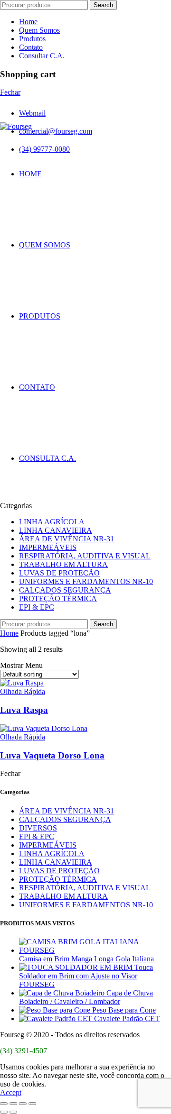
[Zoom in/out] (32, 1103)
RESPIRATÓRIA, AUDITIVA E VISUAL (85, 556)
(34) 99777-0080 (44, 149)
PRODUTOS (39, 316)
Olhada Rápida (22, 691)
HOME (30, 174)
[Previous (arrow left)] (4, 1112)
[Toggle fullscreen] (23, 1103)
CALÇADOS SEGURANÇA (65, 590)
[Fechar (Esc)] (4, 1103)
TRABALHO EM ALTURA (63, 564)
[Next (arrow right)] (13, 1112)
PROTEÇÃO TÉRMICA (58, 598)
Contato (31, 47)
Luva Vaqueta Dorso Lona (52, 755)
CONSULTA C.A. (47, 458)
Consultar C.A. (42, 56)
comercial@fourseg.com (55, 131)
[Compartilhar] (13, 1103)
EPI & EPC (36, 607)
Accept (10, 1092)
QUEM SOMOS (44, 245)
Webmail (32, 113)
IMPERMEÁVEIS (47, 547)
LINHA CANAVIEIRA (55, 530)
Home (28, 22)
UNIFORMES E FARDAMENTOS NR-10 (86, 581)
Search (103, 5)
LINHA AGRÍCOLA (52, 522)
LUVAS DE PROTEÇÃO (59, 573)
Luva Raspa (24, 710)
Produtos (32, 39)
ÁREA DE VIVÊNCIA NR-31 (66, 539)
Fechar (10, 92)
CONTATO (37, 387)
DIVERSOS (38, 828)
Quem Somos (39, 30)
